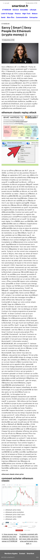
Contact (22, 553)
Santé (3, 17)
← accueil (6, 3)
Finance (18, 14)
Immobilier (24, 10)
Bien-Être (10, 17)
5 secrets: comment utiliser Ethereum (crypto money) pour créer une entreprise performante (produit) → (28, 538)
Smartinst (30, 553)
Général (16, 10)
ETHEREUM (6, 10)
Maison (34, 14)
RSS (37, 557)
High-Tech (26, 14)
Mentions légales (11, 553)
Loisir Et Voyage (7, 14)
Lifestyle (33, 10)
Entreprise (34, 17)
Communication (22, 17)
